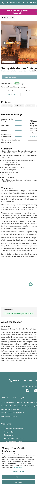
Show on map (11, 94)
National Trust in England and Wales (20, 313)
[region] (18, 464)
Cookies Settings (18, 471)
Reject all (18, 477)
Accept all (18, 482)
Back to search (9, 17)
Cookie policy (18, 467)
